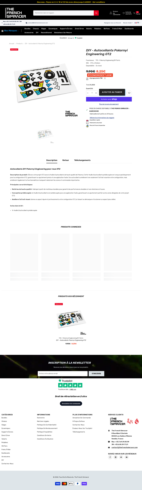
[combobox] (63, 13)
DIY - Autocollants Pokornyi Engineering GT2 (71, 340)
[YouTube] (127, 457)
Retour (65, 160)
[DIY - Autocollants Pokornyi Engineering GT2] (71, 319)
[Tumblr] (121, 457)
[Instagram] (116, 457)
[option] (71, 2)
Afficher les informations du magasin (102, 118)
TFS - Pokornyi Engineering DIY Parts (108, 60)
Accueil (11, 44)
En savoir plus (94, 2)
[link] (129, 93)
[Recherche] (66, 13)
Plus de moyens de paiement (109, 104)
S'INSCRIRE (96, 374)
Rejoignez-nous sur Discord (112, 23)
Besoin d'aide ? (127, 23)
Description (51, 160)
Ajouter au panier (112, 92)
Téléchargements (82, 160)
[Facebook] (110, 457)
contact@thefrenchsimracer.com (38, 23)
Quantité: (89, 88)
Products (19, 44)
